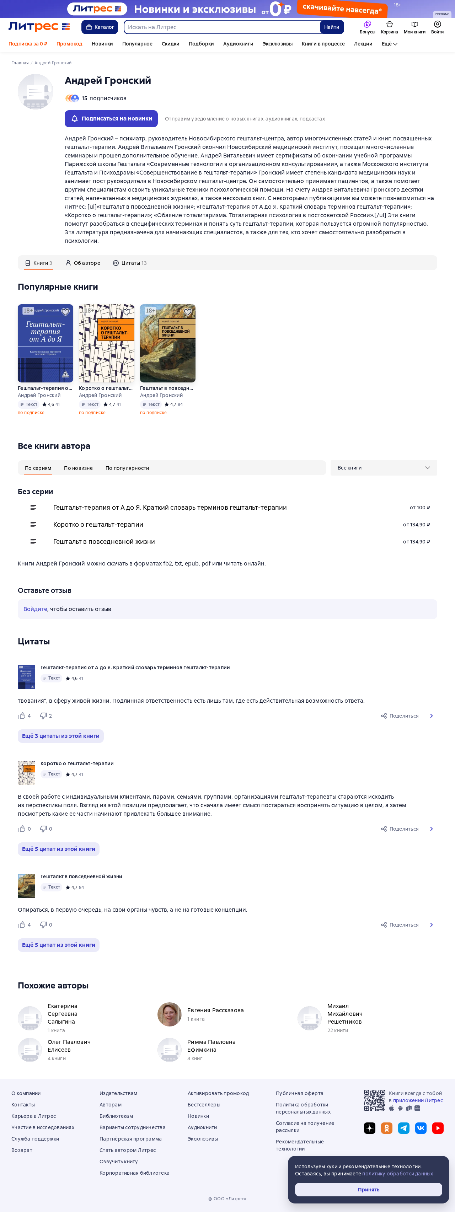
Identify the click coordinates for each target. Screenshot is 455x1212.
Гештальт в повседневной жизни (168, 388)
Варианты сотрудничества (133, 1127)
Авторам (111, 1104)
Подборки (201, 44)
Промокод (69, 44)
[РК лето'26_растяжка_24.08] (227, 9)
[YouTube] (438, 1128)
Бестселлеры (204, 1104)
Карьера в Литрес (33, 1116)
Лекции (363, 44)
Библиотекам (116, 1116)
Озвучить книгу (119, 1161)
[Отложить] (65, 312)
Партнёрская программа (131, 1139)
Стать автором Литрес (128, 1150)
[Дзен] (369, 1128)
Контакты (23, 1104)
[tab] (38, 262)
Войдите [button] (35, 609)
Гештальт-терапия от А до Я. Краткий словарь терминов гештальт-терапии (45, 388)
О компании (26, 1093)
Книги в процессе (323, 44)
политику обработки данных (397, 1173)
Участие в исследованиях (42, 1127)
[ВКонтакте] (421, 1128)
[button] (431, 716)
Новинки (102, 44)
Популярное (137, 44)
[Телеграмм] (404, 1128)
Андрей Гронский (39, 395)
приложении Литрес (418, 1100)
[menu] (384, 468)
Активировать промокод (218, 1093)
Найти (331, 27)
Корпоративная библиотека (135, 1173)
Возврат (21, 1150)
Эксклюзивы (278, 44)
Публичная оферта (299, 1093)
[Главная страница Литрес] (39, 27)
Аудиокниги (238, 44)
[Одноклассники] (386, 1128)
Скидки (171, 44)
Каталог (104, 27)
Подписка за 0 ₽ (28, 44)
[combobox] (221, 27)
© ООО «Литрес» (227, 1198)
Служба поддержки (35, 1139)
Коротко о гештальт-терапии (106, 388)
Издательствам (118, 1093)
